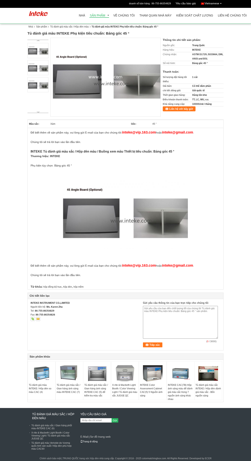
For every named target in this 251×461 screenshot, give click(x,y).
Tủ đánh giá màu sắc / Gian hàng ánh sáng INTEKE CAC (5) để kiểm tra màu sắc (96, 390)
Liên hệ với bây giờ (181, 108)
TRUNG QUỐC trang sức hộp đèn (81, 458)
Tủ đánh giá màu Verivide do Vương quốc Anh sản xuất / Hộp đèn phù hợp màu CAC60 (51, 446)
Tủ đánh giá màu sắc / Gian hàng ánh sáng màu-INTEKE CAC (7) (68, 388)
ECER (208, 458)
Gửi (115, 420)
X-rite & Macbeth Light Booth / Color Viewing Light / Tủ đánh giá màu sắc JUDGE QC (124, 390)
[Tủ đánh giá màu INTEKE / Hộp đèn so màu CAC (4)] (41, 373)
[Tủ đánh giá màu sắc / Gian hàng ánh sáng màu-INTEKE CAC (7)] (69, 373)
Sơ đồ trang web (100, 436)
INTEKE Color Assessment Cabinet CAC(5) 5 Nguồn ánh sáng (151, 390)
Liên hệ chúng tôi (232, 15)
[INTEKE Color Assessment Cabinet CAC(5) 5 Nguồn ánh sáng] (152, 373)
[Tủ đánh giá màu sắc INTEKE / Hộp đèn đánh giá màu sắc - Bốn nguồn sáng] (208, 373)
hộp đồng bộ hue (52, 286)
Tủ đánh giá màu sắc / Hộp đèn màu (69, 26)
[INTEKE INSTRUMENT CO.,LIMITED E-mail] (38, 319)
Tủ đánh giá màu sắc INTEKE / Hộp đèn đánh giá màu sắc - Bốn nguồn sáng (208, 390)
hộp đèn (67, 286)
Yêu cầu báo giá (186, 3)
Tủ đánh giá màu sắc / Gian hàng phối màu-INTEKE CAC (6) (51, 427)
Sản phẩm (97, 15)
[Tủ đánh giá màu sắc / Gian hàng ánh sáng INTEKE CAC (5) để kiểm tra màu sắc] (97, 373)
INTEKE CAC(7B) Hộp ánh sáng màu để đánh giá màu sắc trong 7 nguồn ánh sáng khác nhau (180, 392)
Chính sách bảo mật (50, 458)
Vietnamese (212, 3)
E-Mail (84, 436)
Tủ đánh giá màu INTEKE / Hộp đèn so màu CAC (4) (40, 388)
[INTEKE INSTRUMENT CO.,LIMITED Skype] (33, 319)
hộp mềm (79, 286)
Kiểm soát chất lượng (194, 15)
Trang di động (90, 441)
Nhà (82, 15)
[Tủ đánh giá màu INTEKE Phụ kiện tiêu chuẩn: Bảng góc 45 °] (105, 77)
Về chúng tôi (124, 15)
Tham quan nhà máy (155, 15)
